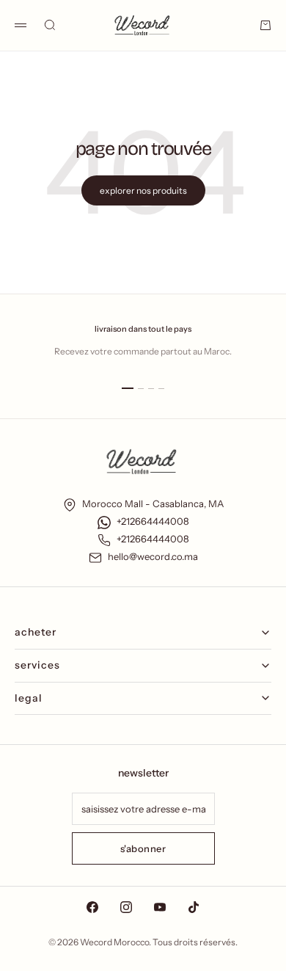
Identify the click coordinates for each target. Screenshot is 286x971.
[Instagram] (126, 907)
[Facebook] (92, 907)
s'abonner (143, 848)
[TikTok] (193, 907)
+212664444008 (153, 521)
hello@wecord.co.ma (153, 556)
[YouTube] (160, 907)
